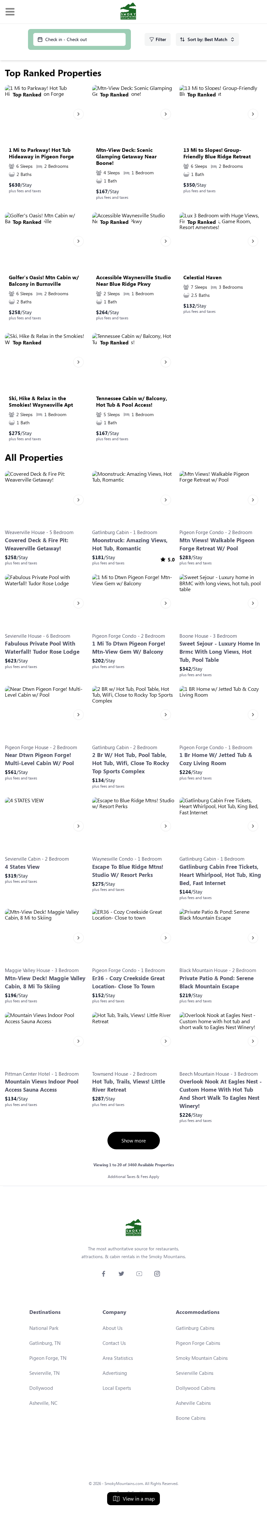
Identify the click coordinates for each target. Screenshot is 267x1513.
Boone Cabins (190, 1418)
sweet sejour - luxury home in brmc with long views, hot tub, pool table (219, 651)
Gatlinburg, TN (45, 1343)
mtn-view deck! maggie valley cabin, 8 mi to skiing (45, 982)
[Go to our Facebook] (103, 1273)
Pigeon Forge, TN (47, 1358)
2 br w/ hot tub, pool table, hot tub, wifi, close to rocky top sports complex (130, 763)
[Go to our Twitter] (121, 1273)
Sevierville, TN (44, 1373)
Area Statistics (118, 1358)
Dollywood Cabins (195, 1388)
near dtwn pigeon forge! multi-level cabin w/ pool (39, 759)
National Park (43, 1328)
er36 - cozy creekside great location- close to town (128, 982)
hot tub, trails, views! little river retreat (128, 1085)
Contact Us (114, 1343)
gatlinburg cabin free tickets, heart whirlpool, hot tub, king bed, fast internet (220, 875)
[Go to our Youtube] (139, 1273)
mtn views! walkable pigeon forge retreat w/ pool (216, 544)
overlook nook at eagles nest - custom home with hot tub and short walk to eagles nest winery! (220, 1094)
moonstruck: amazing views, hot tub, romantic (130, 544)
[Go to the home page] (128, 12)
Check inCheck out (66, 39)
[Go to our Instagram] (157, 1273)
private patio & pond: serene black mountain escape (216, 982)
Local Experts (117, 1388)
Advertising (115, 1373)
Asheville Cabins (193, 1403)
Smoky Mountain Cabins (202, 1358)
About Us (112, 1328)
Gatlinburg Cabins (195, 1328)
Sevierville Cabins (194, 1373)
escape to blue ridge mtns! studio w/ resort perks (127, 871)
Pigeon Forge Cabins (198, 1343)
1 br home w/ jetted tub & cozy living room (215, 759)
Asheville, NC (43, 1403)
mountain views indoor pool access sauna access (41, 1085)
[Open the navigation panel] (10, 12)
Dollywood (41, 1388)
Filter (161, 39)
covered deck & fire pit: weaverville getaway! (36, 544)
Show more (133, 1140)
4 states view (22, 866)
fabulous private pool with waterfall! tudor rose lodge (42, 647)
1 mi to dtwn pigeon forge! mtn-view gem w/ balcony (128, 647)
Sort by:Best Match (207, 39)
